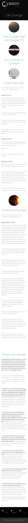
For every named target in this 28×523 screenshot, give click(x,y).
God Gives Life (14, 83)
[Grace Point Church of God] (11, 5)
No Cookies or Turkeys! (14, 61)
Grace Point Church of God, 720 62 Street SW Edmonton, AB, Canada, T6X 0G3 (14, 520)
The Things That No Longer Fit (14, 38)
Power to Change (14, 210)
